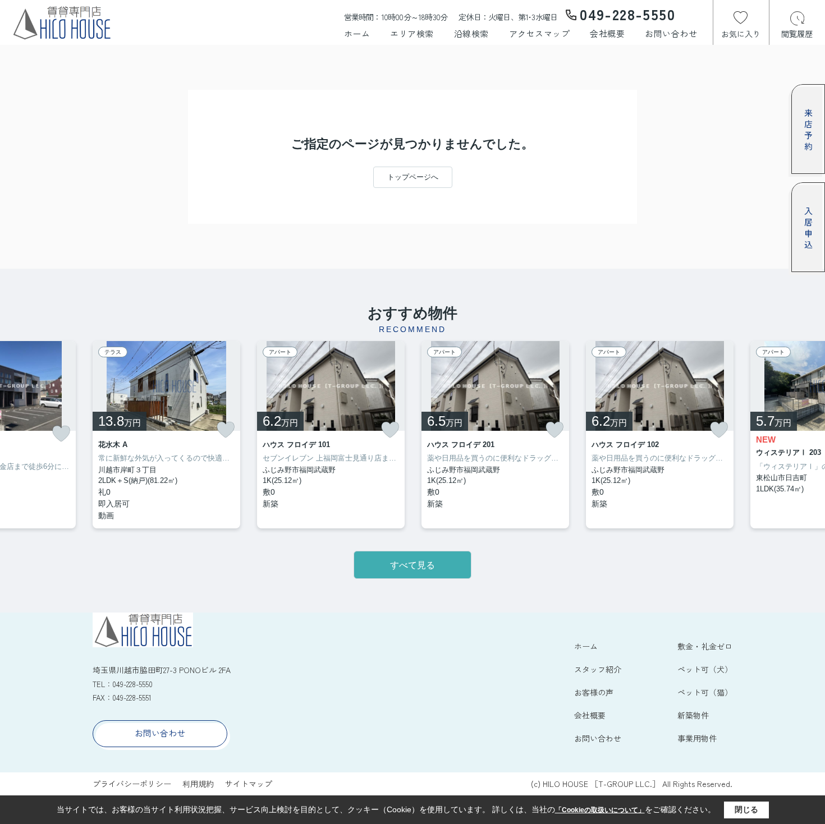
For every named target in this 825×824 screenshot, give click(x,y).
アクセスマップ (539, 33)
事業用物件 (697, 738)
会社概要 (607, 33)
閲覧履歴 (797, 33)
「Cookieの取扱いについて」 (600, 810)
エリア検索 (412, 33)
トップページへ (412, 177)
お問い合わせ (671, 33)
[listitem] (166, 434)
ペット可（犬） (704, 669)
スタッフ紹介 (597, 669)
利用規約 (198, 783)
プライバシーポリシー (132, 783)
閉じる (746, 809)
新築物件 (693, 715)
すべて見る (412, 565)
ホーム (357, 33)
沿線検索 (471, 33)
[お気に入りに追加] (61, 433)
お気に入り (740, 33)
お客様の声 (593, 692)
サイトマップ (248, 783)
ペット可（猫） (704, 692)
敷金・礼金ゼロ (704, 646)
